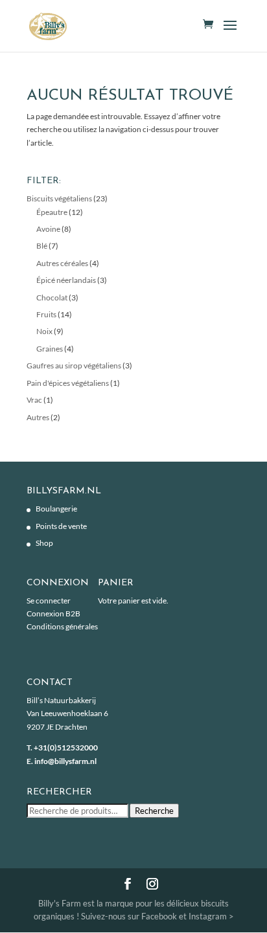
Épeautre (51, 212)
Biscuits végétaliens (59, 198)
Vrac (34, 400)
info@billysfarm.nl (65, 761)
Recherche (154, 810)
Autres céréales (62, 263)
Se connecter (49, 600)
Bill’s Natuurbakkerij (61, 700)
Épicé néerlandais (66, 280)
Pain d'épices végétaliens (68, 383)
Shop (44, 543)
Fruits (46, 314)
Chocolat (51, 297)
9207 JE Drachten (57, 727)
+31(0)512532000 (66, 747)
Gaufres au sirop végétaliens (74, 365)
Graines (49, 349)
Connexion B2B (53, 613)
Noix (44, 331)
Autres (38, 417)
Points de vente (61, 526)
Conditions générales (62, 626)
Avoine (48, 229)
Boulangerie (56, 508)
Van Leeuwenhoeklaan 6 (67, 713)
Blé (41, 246)
